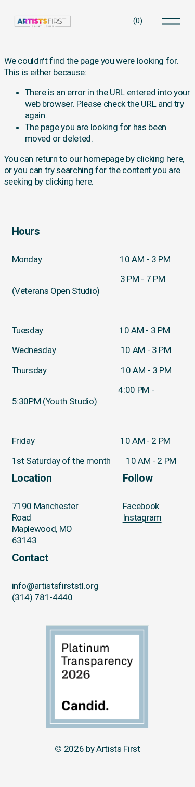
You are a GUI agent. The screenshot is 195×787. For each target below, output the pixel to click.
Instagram (142, 517)
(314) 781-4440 (42, 597)
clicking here (159, 158)
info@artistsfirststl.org (55, 586)
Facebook (141, 506)
